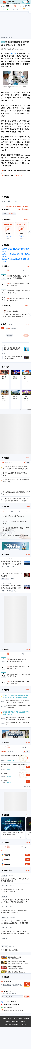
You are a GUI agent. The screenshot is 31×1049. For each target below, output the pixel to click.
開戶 (28, 758)
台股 (4, 37)
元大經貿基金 (5, 773)
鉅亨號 (15, 1018)
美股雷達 (9, 570)
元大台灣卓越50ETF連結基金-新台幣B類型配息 (13, 766)
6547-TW (12, 53)
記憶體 (7, 855)
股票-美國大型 (10, 760)
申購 (28, 767)
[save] (22, 9)
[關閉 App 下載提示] (1, 2)
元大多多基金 (5, 780)
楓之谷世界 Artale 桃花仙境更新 (26, 378)
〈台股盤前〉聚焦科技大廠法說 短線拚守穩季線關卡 (13, 357)
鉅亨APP (10, 1018)
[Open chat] (27, 9)
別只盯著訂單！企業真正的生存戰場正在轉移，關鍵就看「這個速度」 (4, 378)
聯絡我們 (23, 1021)
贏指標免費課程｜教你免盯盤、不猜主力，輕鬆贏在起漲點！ (18, 277)
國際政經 (9, 558)
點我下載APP (20, 176)
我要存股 (26, 209)
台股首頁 (20, 209)
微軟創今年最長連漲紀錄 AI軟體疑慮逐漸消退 (15, 397)
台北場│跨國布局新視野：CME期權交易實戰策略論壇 (18, 284)
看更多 (27, 266)
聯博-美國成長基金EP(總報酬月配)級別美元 (12, 757)
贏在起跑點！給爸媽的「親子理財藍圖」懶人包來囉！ (15, 206)
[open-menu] (1, 6)
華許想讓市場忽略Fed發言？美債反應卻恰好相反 (15, 378)
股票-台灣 (9, 769)
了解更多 (26, 219)
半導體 (7, 864)
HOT (8, 276)
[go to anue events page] (23, 6)
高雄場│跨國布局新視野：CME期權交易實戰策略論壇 (18, 299)
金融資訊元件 (15, 1021)
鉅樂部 (21, 1018)
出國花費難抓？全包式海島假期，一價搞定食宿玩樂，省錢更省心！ (4, 397)
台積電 (7, 859)
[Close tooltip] (26, 13)
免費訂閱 (26, 997)
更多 (28, 462)
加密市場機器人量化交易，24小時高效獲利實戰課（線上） (18, 292)
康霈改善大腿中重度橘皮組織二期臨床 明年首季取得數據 (13, 349)
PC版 (4, 1018)
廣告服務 (8, 1021)
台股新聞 (9, 37)
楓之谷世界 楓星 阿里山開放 (26, 397)
